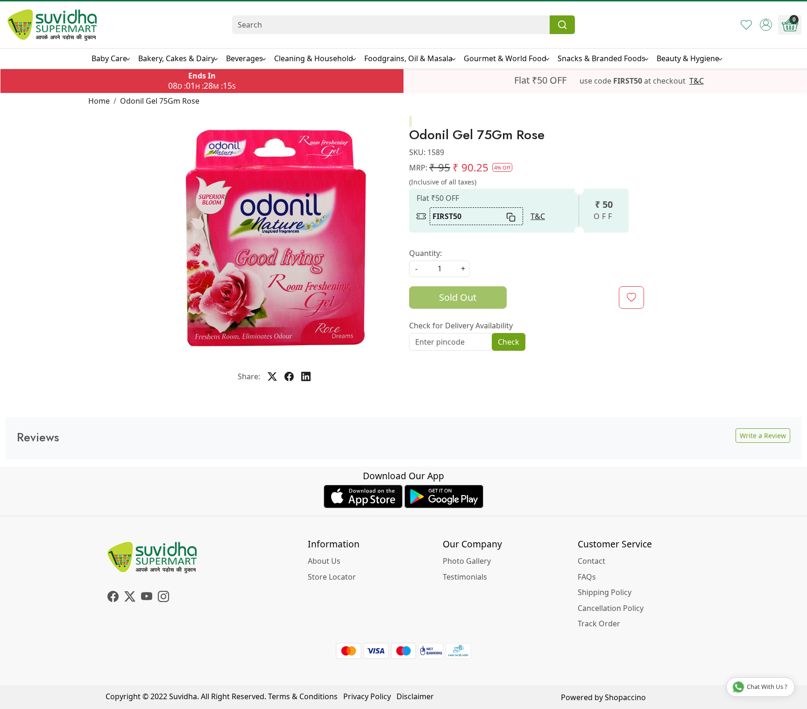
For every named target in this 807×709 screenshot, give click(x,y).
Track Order (599, 623)
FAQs (587, 577)
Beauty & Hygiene (688, 58)
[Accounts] (766, 25)
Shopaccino (625, 697)
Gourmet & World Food (505, 58)
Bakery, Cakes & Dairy (176, 58)
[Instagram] (163, 598)
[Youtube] (146, 598)
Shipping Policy (604, 592)
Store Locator (332, 577)
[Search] (562, 24)
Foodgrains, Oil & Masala (408, 58)
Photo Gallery (467, 561)
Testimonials (465, 577)
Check (508, 342)
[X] (129, 598)
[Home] (52, 24)
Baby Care (109, 58)
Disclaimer (415, 696)
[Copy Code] (511, 216)
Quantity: (425, 253)
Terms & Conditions (303, 696)
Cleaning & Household (313, 58)
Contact (591, 561)
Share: (249, 376)
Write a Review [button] (763, 435)
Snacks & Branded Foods (601, 58)
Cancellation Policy (611, 608)
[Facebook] (113, 598)
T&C (696, 80)
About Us (324, 561)
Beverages (244, 58)
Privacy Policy (367, 696)
